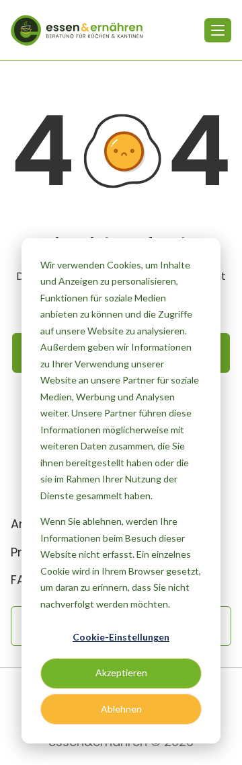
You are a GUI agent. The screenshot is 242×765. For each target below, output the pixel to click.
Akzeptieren (121, 672)
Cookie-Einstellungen (121, 637)
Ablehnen (121, 709)
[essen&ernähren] (77, 30)
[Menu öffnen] (217, 30)
